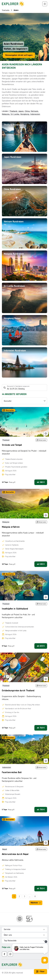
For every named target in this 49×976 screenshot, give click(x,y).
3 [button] (24, 896)
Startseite (5, 10)
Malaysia (5, 114)
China (27, 111)
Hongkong (24, 114)
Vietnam (34, 111)
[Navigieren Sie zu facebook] (4, 954)
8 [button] (35, 896)
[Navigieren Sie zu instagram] (10, 954)
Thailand (13, 111)
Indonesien (35, 114)
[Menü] (44, 3)
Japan (21, 111)
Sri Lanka (15, 114)
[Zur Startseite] (13, 3)
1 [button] (14, 896)
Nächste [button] (34, 902)
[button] (24, 929)
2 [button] (19, 896)
